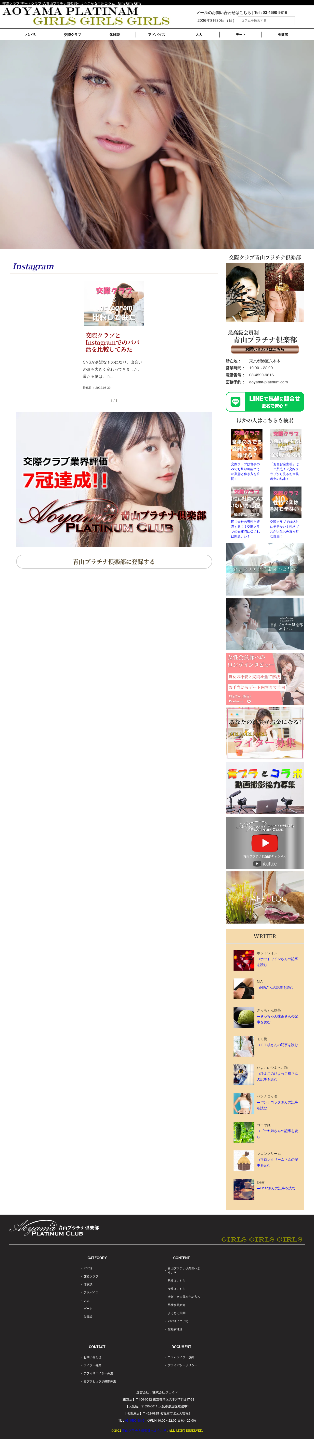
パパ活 (31, 34)
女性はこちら (176, 1288)
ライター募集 (92, 1365)
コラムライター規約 (181, 1357)
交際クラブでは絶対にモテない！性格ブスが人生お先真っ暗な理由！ (284, 528)
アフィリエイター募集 (98, 1373)
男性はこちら (176, 1280)
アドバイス (156, 34)
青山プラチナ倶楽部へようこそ (184, 1270)
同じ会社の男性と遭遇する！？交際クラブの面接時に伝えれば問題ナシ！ (245, 528)
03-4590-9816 (261, 375)
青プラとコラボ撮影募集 (100, 1381)
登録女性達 (175, 1329)
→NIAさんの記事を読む (275, 987)
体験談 (115, 34)
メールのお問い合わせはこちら (223, 12)
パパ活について (178, 1321)
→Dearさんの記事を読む (276, 1187)
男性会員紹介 (176, 1305)
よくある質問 (176, 1313)
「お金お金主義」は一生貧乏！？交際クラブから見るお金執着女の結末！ (284, 471)
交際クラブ (72, 34)
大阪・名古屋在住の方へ (184, 1296)
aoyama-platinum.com (268, 382)
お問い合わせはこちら (265, 349)
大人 (199, 34)
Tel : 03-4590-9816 (270, 12)
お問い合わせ (92, 1357)
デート (241, 34)
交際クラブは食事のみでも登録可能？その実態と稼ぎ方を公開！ (245, 471)
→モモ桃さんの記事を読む (277, 1044)
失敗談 (283, 34)
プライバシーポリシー (182, 1365)
